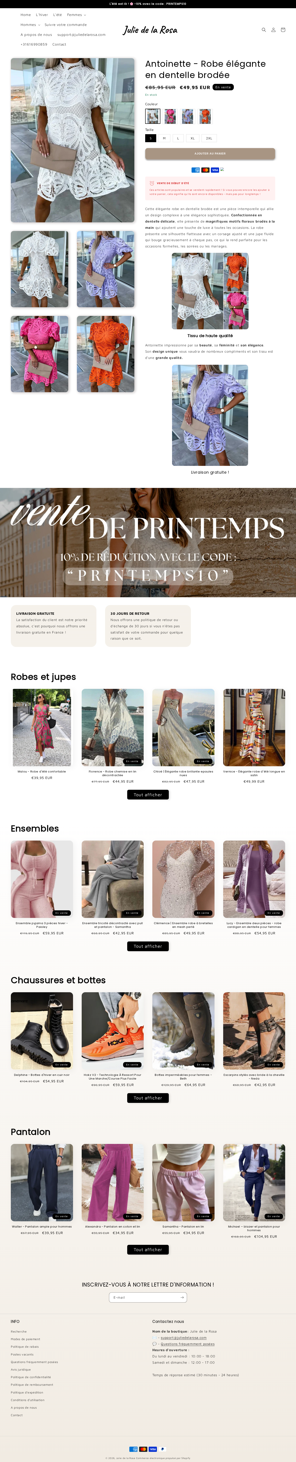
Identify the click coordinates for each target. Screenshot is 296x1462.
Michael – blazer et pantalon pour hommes (254, 1228)
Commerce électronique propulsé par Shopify (163, 1458)
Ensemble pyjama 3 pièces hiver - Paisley (42, 925)
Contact (17, 1415)
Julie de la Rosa (125, 1458)
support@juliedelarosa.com (184, 1337)
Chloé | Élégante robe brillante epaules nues (183, 773)
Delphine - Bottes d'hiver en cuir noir (42, 1075)
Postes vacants (22, 1354)
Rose (170, 116)
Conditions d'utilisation (27, 1400)
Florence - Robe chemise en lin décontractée (113, 773)
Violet (187, 116)
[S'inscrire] (182, 1297)
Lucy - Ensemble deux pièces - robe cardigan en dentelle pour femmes (254, 925)
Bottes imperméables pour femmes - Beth (183, 1077)
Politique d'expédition (27, 1392)
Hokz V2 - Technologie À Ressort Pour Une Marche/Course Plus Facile (112, 1077)
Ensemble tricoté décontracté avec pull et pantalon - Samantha (112, 925)
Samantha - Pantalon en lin (183, 1227)
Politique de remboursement (32, 1384)
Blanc (152, 116)
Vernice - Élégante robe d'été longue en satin (254, 773)
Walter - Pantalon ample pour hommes (42, 1227)
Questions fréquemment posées (34, 1362)
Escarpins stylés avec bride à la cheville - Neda (254, 1077)
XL (193, 138)
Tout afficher (148, 794)
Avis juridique (21, 1369)
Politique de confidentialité (31, 1377)
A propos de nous (24, 1407)
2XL (209, 138)
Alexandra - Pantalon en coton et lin (112, 1227)
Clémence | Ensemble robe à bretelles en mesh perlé (183, 925)
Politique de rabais (25, 1346)
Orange (205, 116)
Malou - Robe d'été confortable (42, 772)
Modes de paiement (25, 1339)
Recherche (19, 1331)
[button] (76, 15)
